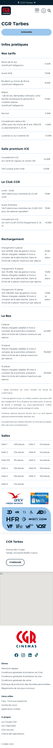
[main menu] (37, 11)
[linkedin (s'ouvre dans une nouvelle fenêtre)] (30, 655)
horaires (26, 32)
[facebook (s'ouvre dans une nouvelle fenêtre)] (16, 655)
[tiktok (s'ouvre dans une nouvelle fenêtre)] (36, 655)
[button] (43, 10)
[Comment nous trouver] (26, 598)
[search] (49, 10)
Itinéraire (15, 562)
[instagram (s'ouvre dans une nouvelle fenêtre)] (23, 655)
